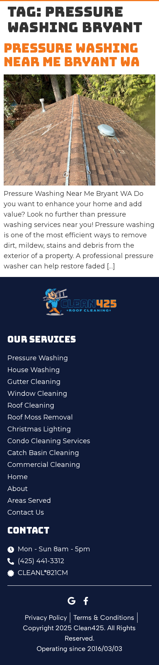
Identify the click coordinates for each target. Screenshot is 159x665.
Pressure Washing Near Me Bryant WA (72, 55)
